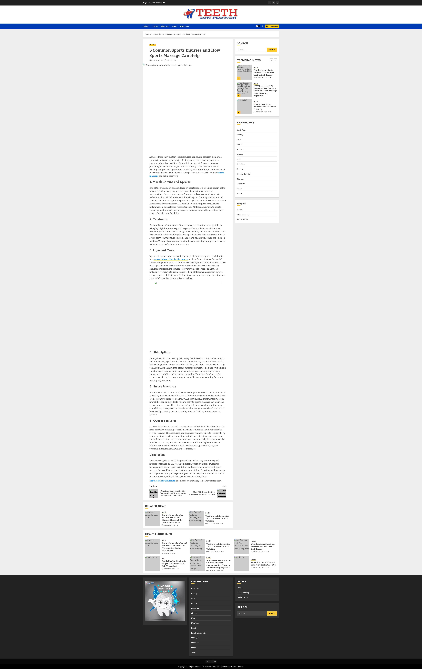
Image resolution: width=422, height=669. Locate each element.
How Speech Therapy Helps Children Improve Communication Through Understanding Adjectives (265, 73)
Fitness (240, 154)
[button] (262, 26)
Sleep (174, 26)
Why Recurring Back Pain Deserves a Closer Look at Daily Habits (263, 546)
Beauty (240, 135)
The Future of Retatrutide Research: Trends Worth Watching (217, 518)
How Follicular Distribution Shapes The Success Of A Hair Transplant (174, 563)
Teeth (155, 26)
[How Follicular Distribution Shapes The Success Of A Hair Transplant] (152, 563)
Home (239, 210)
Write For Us (242, 219)
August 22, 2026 (169, 525)
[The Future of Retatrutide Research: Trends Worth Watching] (196, 518)
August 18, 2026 (214, 571)
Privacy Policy (243, 214)
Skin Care (241, 184)
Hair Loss (184, 26)
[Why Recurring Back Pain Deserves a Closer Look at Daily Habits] (241, 546)
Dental (240, 144)
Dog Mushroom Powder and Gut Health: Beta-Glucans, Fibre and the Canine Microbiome (172, 519)
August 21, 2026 (258, 552)
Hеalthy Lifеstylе (244, 174)
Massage (240, 179)
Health (146, 26)
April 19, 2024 (171, 60)
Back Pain (165, 26)
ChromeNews (227, 666)
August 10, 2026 (261, 95)
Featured (241, 149)
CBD (239, 139)
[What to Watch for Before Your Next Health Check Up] (244, 89)
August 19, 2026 (169, 569)
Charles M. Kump (157, 60)
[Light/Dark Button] (258, 26)
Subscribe (274, 26)
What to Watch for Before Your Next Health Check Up (265, 89)
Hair (239, 159)
